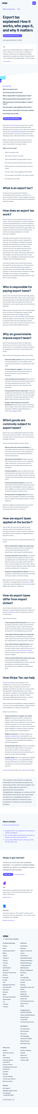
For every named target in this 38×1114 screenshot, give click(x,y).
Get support (6, 1088)
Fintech (22, 982)
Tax (18, 9)
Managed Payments (9, 985)
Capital (5, 955)
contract (18, 316)
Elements (6, 970)
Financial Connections (9, 972)
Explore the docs (8, 920)
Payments (6, 989)
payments (26, 582)
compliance (11, 612)
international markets (24, 650)
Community (6, 1057)
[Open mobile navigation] (34, 3)
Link (4, 982)
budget (14, 411)
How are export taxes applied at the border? (17, 107)
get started (27, 770)
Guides (5, 1050)
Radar (4, 994)
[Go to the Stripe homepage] (5, 936)
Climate (5, 960)
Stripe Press (24, 1057)
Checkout (6, 958)
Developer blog (25, 1043)
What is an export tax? (10, 89)
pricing (21, 267)
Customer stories (8, 1053)
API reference (24, 1031)
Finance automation (26, 960)
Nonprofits (23, 998)
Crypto (5, 965)
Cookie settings (8, 1076)
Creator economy (25, 980)
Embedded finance (26, 958)
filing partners (12, 759)
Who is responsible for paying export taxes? (17, 96)
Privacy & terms (8, 1064)
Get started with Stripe (12, 35)
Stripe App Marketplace (27, 1015)
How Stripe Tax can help (10, 113)
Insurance (23, 992)
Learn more (6, 61)
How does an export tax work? (13, 92)
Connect (5, 963)
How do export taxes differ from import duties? (18, 110)
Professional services (27, 1001)
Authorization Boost (9, 951)
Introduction (7, 86)
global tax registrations (13, 736)
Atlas (4, 948)
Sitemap (5, 1074)
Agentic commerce (26, 951)
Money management (26, 970)
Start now (7, 874)
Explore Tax (6, 897)
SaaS (22, 975)
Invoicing (5, 977)
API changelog (24, 1036)
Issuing (5, 980)
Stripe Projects (25, 1041)
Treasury (5, 1006)
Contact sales (19, 874)
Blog (4, 1055)
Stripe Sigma (7, 999)
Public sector (24, 1003)
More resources (9, 9)
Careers (22, 1053)
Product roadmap (25, 1050)
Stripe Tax (6, 682)
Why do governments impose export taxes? (17, 99)
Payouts (5, 992)
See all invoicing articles (11, 825)
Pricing (5, 946)
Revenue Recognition (9, 997)
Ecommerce (24, 955)
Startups (23, 948)
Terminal (5, 1004)
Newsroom (23, 1055)
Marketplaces (24, 968)
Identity (5, 975)
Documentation (25, 1029)
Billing (4, 953)
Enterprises (23, 946)
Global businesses (26, 963)
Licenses (5, 1071)
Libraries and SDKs (26, 1038)
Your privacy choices (9, 1079)
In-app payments (25, 965)
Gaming (22, 985)
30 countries (13, 125)
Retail (22, 1006)
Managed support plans (10, 1090)
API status (23, 1034)
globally (16, 131)
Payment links (7, 987)
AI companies (24, 977)
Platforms (23, 972)
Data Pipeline (7, 968)
